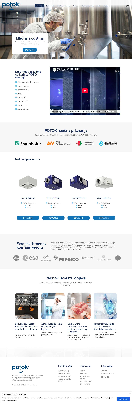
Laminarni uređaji (64, 373)
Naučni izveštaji (85, 384)
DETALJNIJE (28, 218)
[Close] (130, 393)
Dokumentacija (87, 6)
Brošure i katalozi (86, 381)
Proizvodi (50, 6)
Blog (98, 6)
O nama (75, 6)
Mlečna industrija (24, 90)
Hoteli (20, 94)
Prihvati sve (123, 399)
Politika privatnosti (107, 373)
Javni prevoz (22, 105)
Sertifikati (83, 373)
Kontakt (106, 6)
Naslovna (39, 6)
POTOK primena (63, 6)
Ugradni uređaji (63, 371)
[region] (66, 397)
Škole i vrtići (22, 97)
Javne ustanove (23, 109)
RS (128, 6)
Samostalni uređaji (64, 376)
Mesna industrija (23, 86)
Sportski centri (23, 101)
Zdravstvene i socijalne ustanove (29, 82)
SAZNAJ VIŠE (30, 50)
